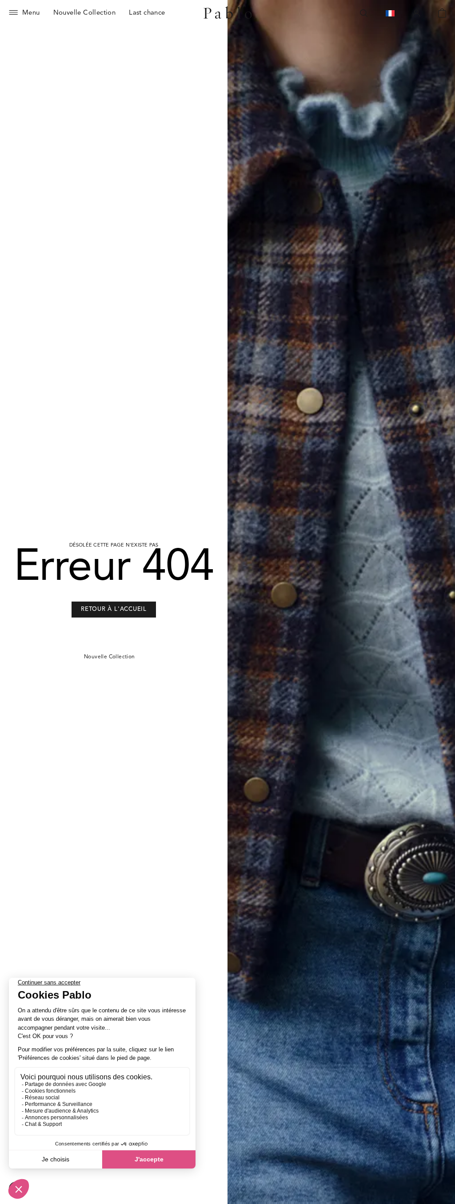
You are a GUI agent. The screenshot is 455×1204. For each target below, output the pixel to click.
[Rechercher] (364, 13)
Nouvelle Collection (109, 657)
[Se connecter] (416, 13)
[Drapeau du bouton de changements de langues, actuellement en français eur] (390, 13)
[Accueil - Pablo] (228, 13)
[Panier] (442, 13)
